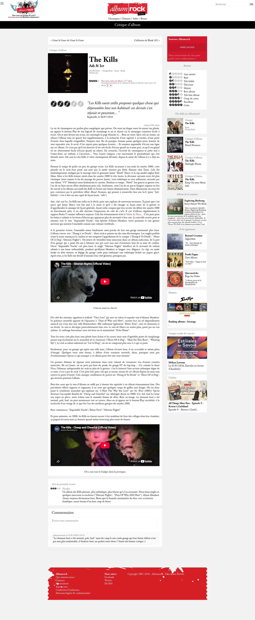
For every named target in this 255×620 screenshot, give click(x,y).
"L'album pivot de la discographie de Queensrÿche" (193, 282)
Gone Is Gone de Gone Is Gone (68, 40)
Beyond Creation (193, 235)
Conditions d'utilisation (67, 590)
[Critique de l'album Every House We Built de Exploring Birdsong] (175, 213)
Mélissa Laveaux (177, 362)
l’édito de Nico (133, 214)
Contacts (60, 580)
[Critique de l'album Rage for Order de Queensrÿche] (175, 286)
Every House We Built (195, 204)
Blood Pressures (192, 145)
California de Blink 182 (146, 40)
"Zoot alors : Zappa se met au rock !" (195, 262)
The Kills (103, 59)
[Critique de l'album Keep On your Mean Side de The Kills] (175, 189)
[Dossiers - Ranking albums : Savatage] (187, 317)
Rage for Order (192, 276)
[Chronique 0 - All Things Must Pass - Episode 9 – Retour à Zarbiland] (187, 393)
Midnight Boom (193, 164)
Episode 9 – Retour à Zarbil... (183, 409)
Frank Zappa (191, 254)
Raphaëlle (92, 117)
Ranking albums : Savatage (182, 321)
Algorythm (190, 239)
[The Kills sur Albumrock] (175, 133)
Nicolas (66, 488)
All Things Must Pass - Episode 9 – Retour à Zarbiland (186, 405)
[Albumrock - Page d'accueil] (127, 14)
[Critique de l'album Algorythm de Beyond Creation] (175, 248)
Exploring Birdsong (194, 200)
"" (187, 219)
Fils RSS (108, 583)
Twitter (108, 580)
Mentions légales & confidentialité (73, 593)
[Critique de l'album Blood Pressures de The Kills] (175, 152)
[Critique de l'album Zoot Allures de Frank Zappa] (175, 267)
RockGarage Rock (190, 128)
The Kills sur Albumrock (187, 113)
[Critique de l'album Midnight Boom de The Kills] (175, 170)
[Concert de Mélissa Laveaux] (187, 358)
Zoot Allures (191, 257)
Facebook (109, 577)
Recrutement (62, 583)
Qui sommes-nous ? (65, 577)
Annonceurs (62, 586)
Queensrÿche (191, 273)
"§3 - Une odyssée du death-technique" (193, 244)
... (170, 325)
